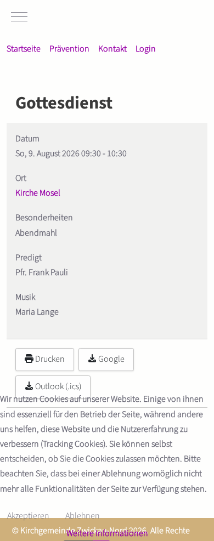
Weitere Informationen (107, 533)
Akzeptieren (28, 516)
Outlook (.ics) (57, 386)
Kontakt (112, 49)
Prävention (69, 49)
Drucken (49, 359)
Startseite (24, 49)
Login (146, 49)
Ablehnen (82, 516)
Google (111, 359)
